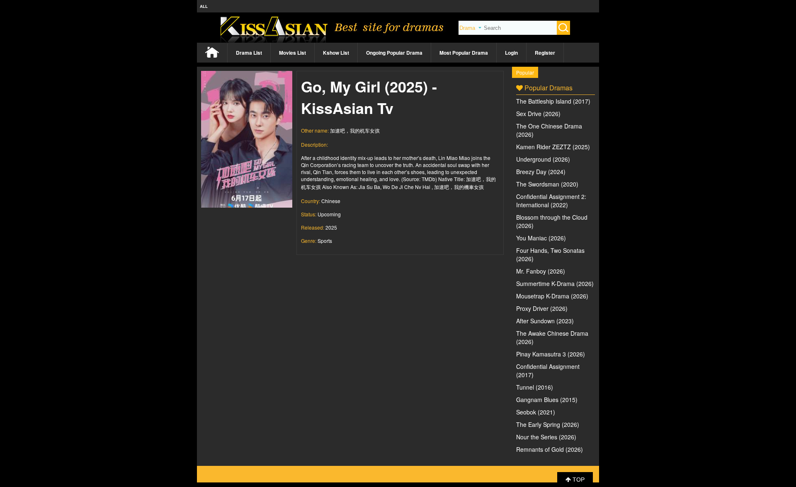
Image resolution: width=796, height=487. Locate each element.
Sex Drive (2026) (538, 113)
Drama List (249, 52)
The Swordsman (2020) (547, 184)
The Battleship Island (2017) (553, 101)
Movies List (292, 52)
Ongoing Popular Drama (394, 52)
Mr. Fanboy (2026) (540, 271)
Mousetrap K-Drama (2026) (552, 296)
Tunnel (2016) (534, 387)
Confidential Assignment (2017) (548, 370)
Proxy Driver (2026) (542, 308)
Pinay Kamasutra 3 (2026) (550, 354)
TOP (578, 479)
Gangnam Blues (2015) (547, 399)
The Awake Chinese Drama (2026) (552, 337)
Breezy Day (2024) (540, 171)
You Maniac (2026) (541, 238)
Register (545, 52)
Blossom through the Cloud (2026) (551, 221)
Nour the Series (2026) (546, 437)
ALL (204, 6)
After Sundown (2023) (545, 321)
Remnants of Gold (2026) (549, 449)
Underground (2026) (543, 159)
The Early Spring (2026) (547, 424)
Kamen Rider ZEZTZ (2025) (553, 147)
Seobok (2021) (535, 412)
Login (511, 52)
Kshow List (336, 52)
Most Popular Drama (463, 52)
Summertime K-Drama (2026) (555, 283)
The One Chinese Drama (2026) (549, 130)
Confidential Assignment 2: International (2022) (551, 200)
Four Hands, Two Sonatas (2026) (550, 254)
